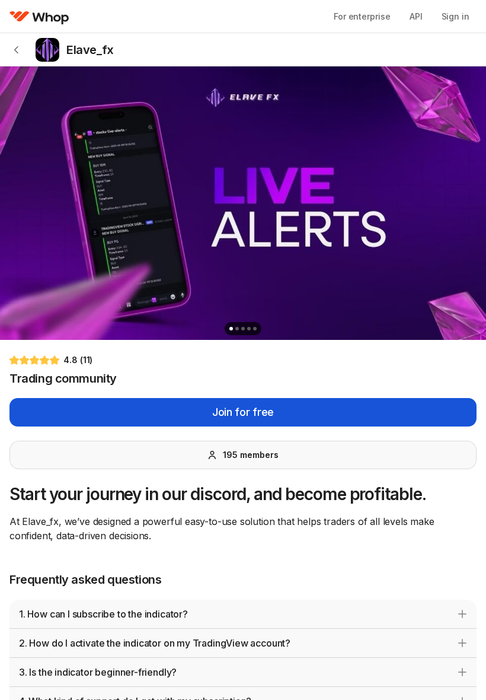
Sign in (455, 16)
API (416, 16)
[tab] (231, 328)
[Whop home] (39, 16)
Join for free (243, 412)
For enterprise (362, 16)
